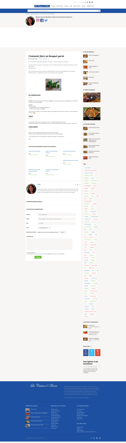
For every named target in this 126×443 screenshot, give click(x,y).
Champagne (93, 211)
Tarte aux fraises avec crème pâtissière (39, 413)
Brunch (92, 206)
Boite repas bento (88, 201)
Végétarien (92, 314)
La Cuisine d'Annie (80, 409)
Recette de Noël (54, 409)
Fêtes (85, 237)
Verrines (86, 316)
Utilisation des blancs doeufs (90, 311)
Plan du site (79, 410)
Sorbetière (91, 303)
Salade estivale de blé (94, 127)
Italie (85, 255)
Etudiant (90, 234)
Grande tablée (87, 167)
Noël (98, 270)
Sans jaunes (95, 298)
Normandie (86, 273)
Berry (85, 198)
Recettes (53, 6)
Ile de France (87, 252)
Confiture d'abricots (94, 331)
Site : (27, 223)
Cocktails (86, 216)
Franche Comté (87, 239)
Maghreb (93, 260)
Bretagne (86, 206)
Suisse (93, 306)
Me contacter (79, 417)
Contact (83, 6)
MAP (85, 262)
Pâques (90, 275)
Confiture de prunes (94, 72)
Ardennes (86, 190)
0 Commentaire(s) (45, 58)
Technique (86, 309)
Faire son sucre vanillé (34, 151)
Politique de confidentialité (41, 253)
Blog (71, 6)
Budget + (86, 208)
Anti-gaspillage (87, 185)
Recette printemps (55, 423)
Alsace (93, 178)
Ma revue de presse (81, 412)
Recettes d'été (59, 6)
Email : (28, 218)
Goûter (85, 244)
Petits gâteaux (87, 283)
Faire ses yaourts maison (69, 151)
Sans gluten (87, 298)
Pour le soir (93, 285)
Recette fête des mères (55, 417)
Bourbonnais (87, 203)
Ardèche (93, 188)
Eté (85, 234)
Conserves (96, 219)
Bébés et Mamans (80, 430)
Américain (86, 180)
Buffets (92, 208)
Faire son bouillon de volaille (70, 160)
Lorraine (92, 257)
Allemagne (86, 178)
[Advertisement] (63, 37)
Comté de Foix (87, 219)
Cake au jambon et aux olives (37, 424)
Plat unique (95, 283)
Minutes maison (80, 427)
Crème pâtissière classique (36, 421)
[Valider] (99, 366)
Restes (85, 293)
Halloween (92, 247)
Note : (27, 227)
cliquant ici (86, 397)
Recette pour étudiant (55, 410)
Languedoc (91, 255)
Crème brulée (34, 409)
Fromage (96, 239)
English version (90, 6)
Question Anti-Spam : (31, 232)
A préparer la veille (88, 175)
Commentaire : (30, 236)
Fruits (85, 242)
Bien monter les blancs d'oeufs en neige (34, 170)
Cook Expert (87, 221)
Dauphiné (96, 226)
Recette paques (54, 421)
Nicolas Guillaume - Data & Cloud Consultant (86, 431)
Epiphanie (86, 231)
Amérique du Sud (95, 180)
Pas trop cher (94, 278)
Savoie (85, 301)
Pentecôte (93, 280)
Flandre (91, 237)
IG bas (90, 249)
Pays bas (86, 280)
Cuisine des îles (87, 226)
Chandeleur (86, 214)
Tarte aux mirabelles (94, 55)
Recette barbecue (54, 418)
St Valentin (86, 306)
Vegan (85, 314)
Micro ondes (94, 265)
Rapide (85, 291)
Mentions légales (80, 414)
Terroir (93, 309)
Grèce (85, 247)
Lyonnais (86, 260)
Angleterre (86, 183)
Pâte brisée (91, 77)
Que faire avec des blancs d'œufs (52, 170)
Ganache (91, 242)
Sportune (79, 428)
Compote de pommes (35, 417)
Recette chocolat (54, 414)
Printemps (86, 288)
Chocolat (94, 214)
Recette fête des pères (55, 415)
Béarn (92, 196)
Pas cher (86, 278)
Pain (85, 275)
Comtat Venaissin (94, 216)
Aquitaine (86, 188)
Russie (85, 296)
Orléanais (94, 273)
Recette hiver (54, 428)
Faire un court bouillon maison (52, 152)
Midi (85, 267)
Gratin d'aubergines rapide (94, 83)
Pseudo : (28, 214)
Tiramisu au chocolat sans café (94, 152)
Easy (85, 229)
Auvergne (93, 193)
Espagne (93, 231)
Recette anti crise (94, 291)
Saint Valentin (93, 296)
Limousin (86, 257)
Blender (91, 198)
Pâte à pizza (91, 60)
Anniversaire (94, 183)
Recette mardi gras (55, 420)
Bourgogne (95, 203)
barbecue (66, 6)
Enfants (90, 229)
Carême (86, 211)
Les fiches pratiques (33, 154)
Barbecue (86, 196)
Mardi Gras (91, 262)
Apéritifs (95, 185)
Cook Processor (87, 224)
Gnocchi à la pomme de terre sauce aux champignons (94, 140)
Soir (85, 303)
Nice (93, 270)
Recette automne (54, 426)
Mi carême (86, 265)
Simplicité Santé (93, 301)
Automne (86, 193)
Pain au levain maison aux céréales (94, 146)
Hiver (85, 249)
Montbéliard (86, 270)
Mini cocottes (92, 267)
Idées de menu (76, 6)
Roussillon (92, 293)
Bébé (98, 196)
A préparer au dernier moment (90, 170)
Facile (96, 234)
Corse (95, 224)
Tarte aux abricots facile (93, 67)
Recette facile (54, 412)
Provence (93, 288)
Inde (94, 252)
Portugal (86, 285)
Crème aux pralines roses (93, 157)
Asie (92, 190)
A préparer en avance (89, 172)
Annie (38, 58)
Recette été (53, 425)
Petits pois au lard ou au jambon (94, 134)
